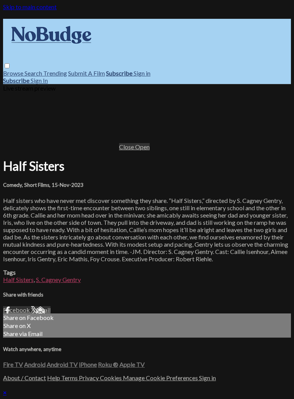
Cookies (111, 377)
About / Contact (24, 377)
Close (127, 146)
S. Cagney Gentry (58, 279)
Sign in (142, 73)
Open (142, 146)
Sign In (39, 80)
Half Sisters (18, 279)
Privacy (89, 377)
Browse (13, 73)
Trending (55, 73)
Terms (70, 377)
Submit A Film (86, 73)
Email (43, 309)
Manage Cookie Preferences (161, 377)
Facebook (17, 309)
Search (33, 73)
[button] (7, 65)
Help (54, 377)
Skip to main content (30, 6)
